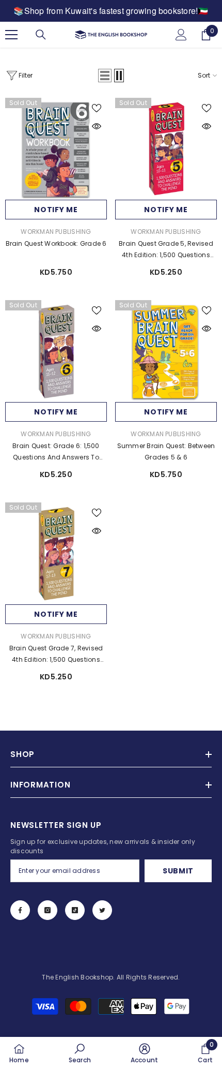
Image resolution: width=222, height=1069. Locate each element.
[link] (80, 1053)
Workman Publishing (56, 231)
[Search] (41, 34)
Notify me (55, 209)
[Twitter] (102, 910)
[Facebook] (20, 910)
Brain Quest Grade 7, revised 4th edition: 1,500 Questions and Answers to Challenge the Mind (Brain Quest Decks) (56, 654)
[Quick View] (96, 126)
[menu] (11, 34)
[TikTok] (75, 910)
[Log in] (181, 34)
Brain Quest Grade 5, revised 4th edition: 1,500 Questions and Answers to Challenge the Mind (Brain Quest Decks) (166, 250)
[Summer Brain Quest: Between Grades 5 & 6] (166, 351)
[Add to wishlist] (96, 108)
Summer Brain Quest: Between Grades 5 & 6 (166, 451)
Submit (178, 871)
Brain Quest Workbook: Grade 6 (56, 243)
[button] (105, 75)
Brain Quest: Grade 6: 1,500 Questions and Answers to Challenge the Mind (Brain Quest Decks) (55, 452)
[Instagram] (47, 910)
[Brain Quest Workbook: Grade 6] (56, 149)
